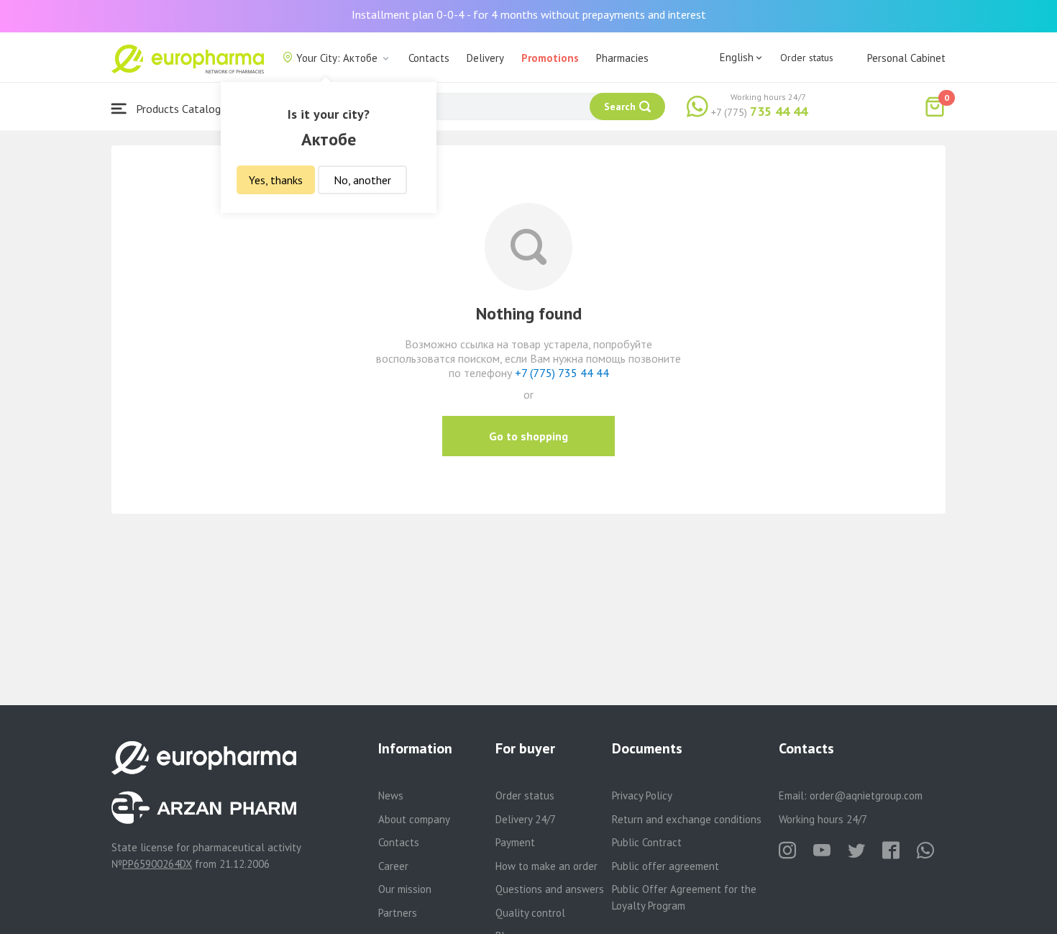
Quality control (530, 913)
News (390, 795)
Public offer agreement (665, 866)
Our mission (404, 889)
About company (414, 819)
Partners (397, 913)
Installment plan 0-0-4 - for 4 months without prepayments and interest (529, 14)
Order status (806, 57)
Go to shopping (528, 436)
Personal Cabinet (906, 58)
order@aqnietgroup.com (866, 795)
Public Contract (647, 842)
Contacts (428, 58)
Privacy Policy (642, 795)
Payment (515, 842)
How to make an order (546, 866)
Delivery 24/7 (525, 819)
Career (393, 866)
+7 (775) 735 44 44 (562, 373)
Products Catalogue (182, 108)
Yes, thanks (276, 180)
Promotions (550, 58)
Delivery (485, 58)
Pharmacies (622, 58)
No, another (362, 180)
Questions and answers (549, 889)
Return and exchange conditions (686, 819)
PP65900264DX (157, 864)
